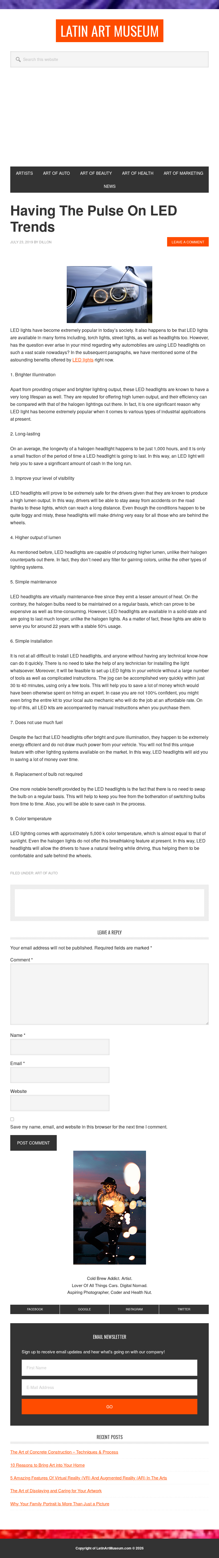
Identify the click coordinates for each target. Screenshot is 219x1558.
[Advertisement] (109, 124)
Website (18, 1091)
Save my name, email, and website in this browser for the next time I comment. (88, 1126)
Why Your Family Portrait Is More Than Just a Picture (59, 1503)
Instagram (134, 1309)
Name (17, 1035)
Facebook (35, 1309)
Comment (21, 959)
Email (17, 1063)
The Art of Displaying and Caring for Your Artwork (56, 1490)
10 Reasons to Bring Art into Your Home (47, 1465)
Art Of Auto (46, 872)
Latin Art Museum (109, 30)
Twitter (184, 1309)
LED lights (83, 359)
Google (84, 1309)
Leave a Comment (188, 241)
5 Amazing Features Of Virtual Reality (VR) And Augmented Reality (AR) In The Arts (88, 1478)
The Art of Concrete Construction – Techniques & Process (64, 1452)
